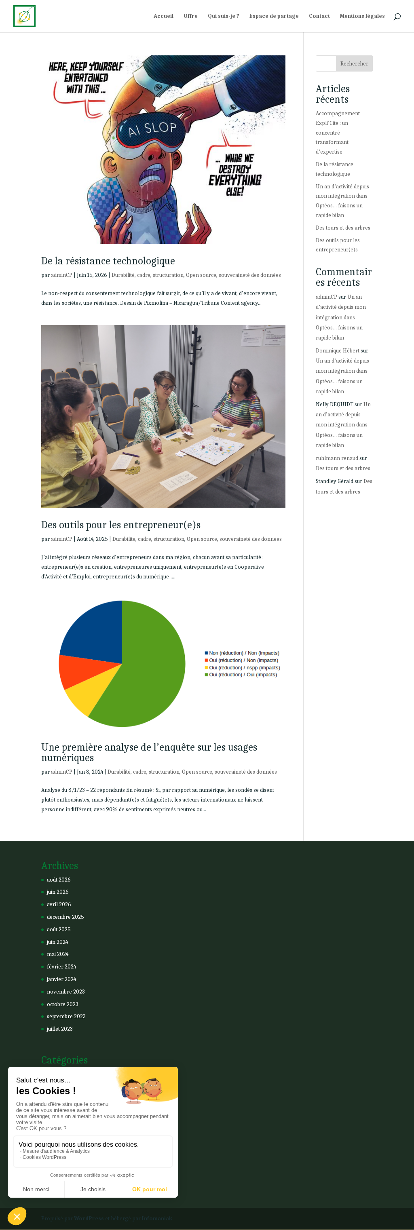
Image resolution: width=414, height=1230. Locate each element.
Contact (319, 16)
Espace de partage (274, 16)
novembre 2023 (66, 991)
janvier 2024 (61, 979)
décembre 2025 (65, 917)
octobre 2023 (62, 1004)
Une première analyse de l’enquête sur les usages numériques (149, 752)
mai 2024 (57, 954)
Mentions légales (362, 16)
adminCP (61, 275)
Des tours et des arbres (343, 227)
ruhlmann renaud (337, 458)
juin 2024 (57, 942)
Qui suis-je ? (223, 16)
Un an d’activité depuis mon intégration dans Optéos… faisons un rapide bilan (341, 317)
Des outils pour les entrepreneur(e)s (121, 525)
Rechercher (354, 63)
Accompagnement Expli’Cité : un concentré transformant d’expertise (338, 132)
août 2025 (59, 929)
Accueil (163, 16)
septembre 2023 (66, 1016)
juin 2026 (58, 891)
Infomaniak (157, 1218)
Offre (191, 16)
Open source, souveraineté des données (233, 275)
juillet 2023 (60, 1028)
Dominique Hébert (337, 350)
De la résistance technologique (108, 261)
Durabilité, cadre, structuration (148, 275)
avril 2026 (59, 904)
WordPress (89, 1218)
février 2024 (61, 966)
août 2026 (59, 879)
